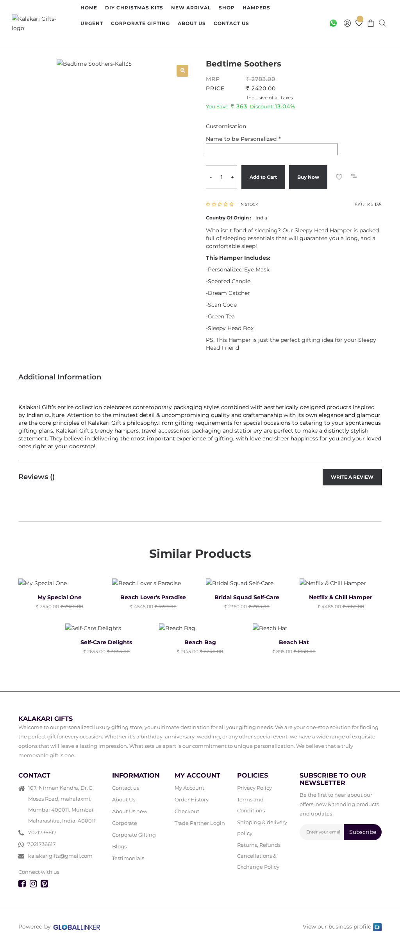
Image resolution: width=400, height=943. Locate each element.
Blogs (119, 846)
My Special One (60, 597)
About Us (192, 23)
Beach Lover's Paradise (153, 597)
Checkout (187, 811)
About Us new (129, 811)
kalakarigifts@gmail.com (60, 856)
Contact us (125, 788)
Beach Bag (200, 642)
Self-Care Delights (106, 642)
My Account (189, 788)
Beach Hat (294, 642)
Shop (227, 8)
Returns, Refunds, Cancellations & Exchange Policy (259, 856)
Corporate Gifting (140, 23)
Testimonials (128, 858)
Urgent (91, 23)
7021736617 (42, 832)
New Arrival (191, 8)
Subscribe (362, 831)
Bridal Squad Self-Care (246, 597)
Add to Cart (263, 177)
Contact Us (231, 23)
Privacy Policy (254, 788)
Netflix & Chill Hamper (340, 597)
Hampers (256, 8)
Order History (192, 799)
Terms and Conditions (251, 805)
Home (88, 8)
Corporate (124, 823)
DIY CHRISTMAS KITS (134, 8)
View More (103, 39)
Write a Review (352, 477)
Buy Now (308, 177)
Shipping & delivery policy (262, 827)
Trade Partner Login (200, 823)
